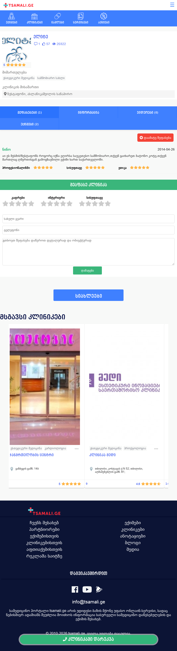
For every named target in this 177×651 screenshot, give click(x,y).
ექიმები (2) (29, 124)
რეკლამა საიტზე (44, 555)
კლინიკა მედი (102, 455)
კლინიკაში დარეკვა (90, 639)
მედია (133, 549)
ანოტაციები (132, 535)
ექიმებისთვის (44, 535)
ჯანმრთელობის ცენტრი (32, 455)
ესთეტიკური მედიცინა (18, 78)
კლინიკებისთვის (44, 542)
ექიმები (133, 522)
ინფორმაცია (88, 112)
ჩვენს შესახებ (44, 522)
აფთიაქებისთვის (44, 549)
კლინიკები (133, 529)
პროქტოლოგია (135, 448)
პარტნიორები (44, 529)
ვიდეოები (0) (147, 112)
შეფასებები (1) (30, 112)
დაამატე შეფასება (157, 137)
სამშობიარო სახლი (51, 78)
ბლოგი (133, 542)
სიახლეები (88, 296)
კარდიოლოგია (55, 448)
